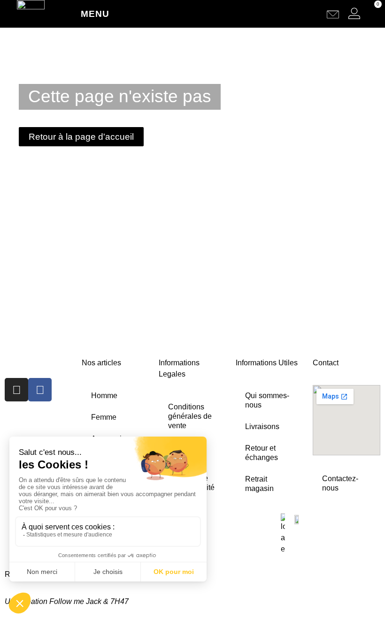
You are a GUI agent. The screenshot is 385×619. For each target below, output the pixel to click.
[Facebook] (40, 389)
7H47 (119, 601)
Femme (103, 417)
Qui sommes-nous (267, 400)
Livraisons (262, 426)
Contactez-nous (340, 483)
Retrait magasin (259, 483)
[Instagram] (16, 389)
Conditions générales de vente (190, 416)
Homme (104, 396)
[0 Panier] (370, 13)
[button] (314, 14)
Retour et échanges (261, 452)
